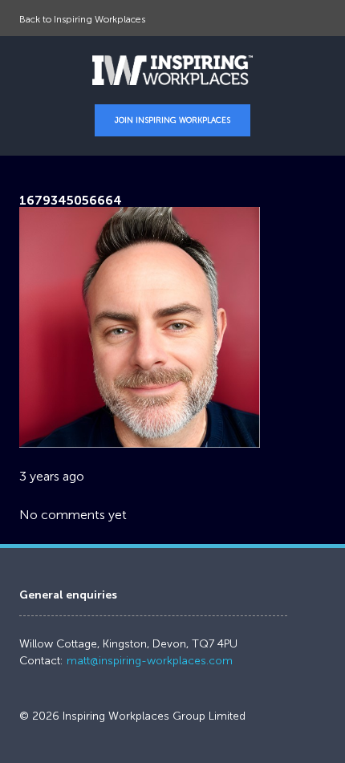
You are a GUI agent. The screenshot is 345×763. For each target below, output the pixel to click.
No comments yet (73, 514)
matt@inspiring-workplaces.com (150, 661)
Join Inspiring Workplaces (172, 120)
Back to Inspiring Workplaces (82, 19)
